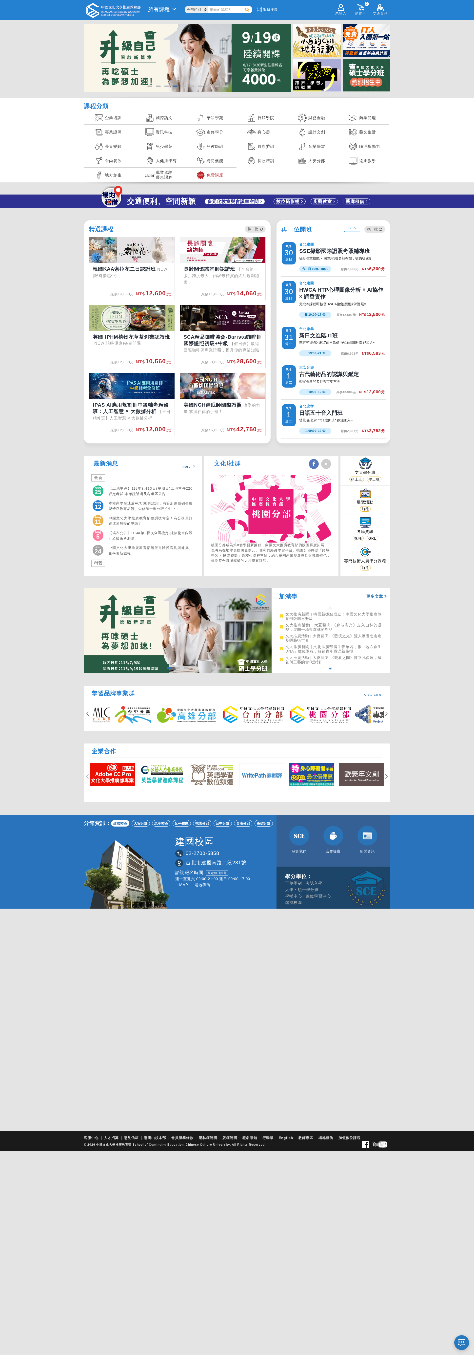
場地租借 (202, 885)
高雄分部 (264, 823)
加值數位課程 (349, 1138)
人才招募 (111, 1138)
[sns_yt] (326, 464)
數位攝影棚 (288, 201)
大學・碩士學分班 (302, 890)
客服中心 (91, 1138)
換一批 (253, 229)
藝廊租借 (356, 201)
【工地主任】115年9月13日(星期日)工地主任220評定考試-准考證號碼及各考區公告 (151, 491)
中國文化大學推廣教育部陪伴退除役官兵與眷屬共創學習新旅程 (151, 550)
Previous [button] (330, 608)
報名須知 (249, 1138)
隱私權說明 (208, 1138)
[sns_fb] (314, 464)
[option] (330, 616)
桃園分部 (202, 823)
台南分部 (243, 823)
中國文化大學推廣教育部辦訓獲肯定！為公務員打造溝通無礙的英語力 (151, 520)
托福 (358, 538)
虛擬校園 (293, 902)
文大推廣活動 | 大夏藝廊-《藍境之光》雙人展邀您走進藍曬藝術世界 (333, 638)
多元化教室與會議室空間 (233, 201)
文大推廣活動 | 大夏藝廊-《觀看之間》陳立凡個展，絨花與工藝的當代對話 (333, 660)
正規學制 (293, 883)
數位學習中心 (318, 896)
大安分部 (141, 823)
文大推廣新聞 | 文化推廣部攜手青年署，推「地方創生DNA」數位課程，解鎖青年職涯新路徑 (333, 649)
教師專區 (305, 1138)
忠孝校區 (161, 823)
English (286, 1138)
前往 (365, 509)
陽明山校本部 (155, 1138)
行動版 (268, 1138)
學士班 (374, 479)
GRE (372, 538)
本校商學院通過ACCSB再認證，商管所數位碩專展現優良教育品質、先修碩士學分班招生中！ (151, 505)
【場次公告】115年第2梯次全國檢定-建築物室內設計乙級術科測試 (151, 535)
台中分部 (223, 823)
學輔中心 (293, 896)
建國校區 (120, 823)
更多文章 (375, 596)
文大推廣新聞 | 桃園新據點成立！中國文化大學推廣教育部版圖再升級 (333, 616)
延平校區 (182, 823)
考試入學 (314, 883)
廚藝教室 (323, 201)
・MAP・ (183, 885)
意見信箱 (131, 1138)
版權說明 (229, 1138)
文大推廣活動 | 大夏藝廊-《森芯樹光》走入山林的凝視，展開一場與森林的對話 (333, 627)
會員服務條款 (182, 1138)
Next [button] (330, 669)
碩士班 (356, 479)
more (187, 466)
